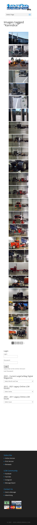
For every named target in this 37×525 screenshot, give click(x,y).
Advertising (9, 495)
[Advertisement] (18, 426)
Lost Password (8, 371)
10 (21, 343)
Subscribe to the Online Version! (14, 369)
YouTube (8, 477)
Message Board (10, 483)
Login (5, 354)
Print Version (9, 461)
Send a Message (10, 492)
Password (7, 360)
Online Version (10, 458)
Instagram (8, 480)
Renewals (8, 464)
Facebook (8, 474)
